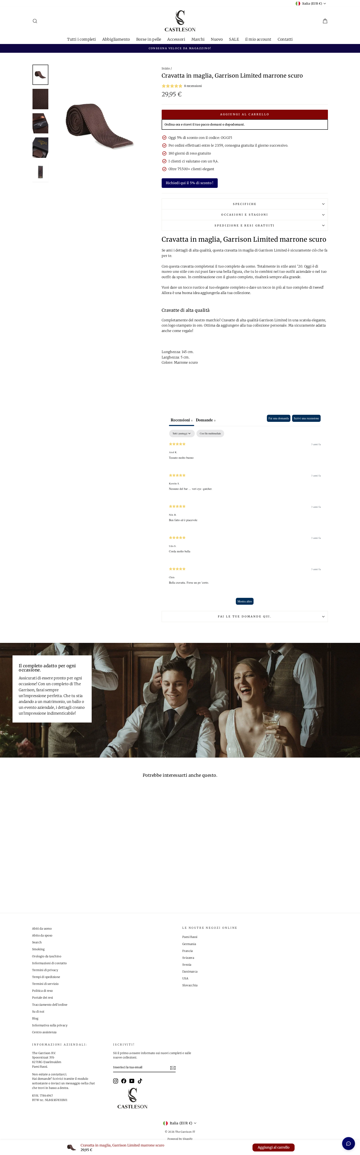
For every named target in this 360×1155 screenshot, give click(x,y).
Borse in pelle (148, 39)
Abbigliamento (116, 39)
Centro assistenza (44, 1032)
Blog (35, 1018)
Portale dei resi (42, 997)
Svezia (186, 964)
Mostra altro (245, 601)
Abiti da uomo (42, 928)
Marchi (198, 39)
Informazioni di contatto (49, 963)
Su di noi (38, 1011)
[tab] (205, 420)
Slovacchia (190, 985)
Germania (189, 944)
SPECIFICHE (245, 204)
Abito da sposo (42, 935)
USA (185, 978)
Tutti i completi (81, 39)
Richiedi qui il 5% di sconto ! (190, 183)
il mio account (258, 39)
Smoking (38, 949)
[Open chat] (348, 1143)
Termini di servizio (45, 984)
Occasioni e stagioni (244, 214)
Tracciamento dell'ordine (50, 1005)
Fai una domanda (279, 418)
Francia (187, 951)
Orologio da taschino (46, 956)
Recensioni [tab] (181, 420)
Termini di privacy (45, 970)
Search (37, 942)
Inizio (166, 68)
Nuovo (217, 39)
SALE (234, 39)
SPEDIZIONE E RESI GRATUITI (245, 225)
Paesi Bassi (189, 937)
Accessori (176, 39)
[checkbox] (210, 433)
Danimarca (190, 971)
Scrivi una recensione (306, 418)
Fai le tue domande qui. (245, 616)
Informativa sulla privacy (50, 1025)
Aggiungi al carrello (244, 114)
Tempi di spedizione (46, 977)
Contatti (285, 39)
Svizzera (188, 958)
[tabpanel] (245, 519)
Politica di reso (42, 991)
